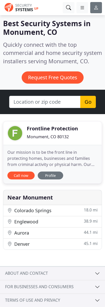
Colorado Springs (55, 210)
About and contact (26, 273)
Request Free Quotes (52, 77)
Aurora (55, 232)
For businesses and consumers (39, 286)
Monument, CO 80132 (48, 137)
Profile (50, 175)
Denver (55, 244)
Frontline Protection (52, 128)
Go (88, 101)
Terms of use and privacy (32, 300)
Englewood (55, 221)
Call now (21, 175)
